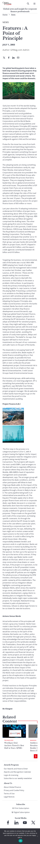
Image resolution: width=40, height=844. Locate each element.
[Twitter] (5, 58)
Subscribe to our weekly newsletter (18, 778)
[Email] (19, 58)
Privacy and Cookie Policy (14, 790)
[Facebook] (9, 58)
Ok (21, 841)
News (13, 14)
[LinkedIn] (14, 58)
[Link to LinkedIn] (16, 823)
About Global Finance (12, 787)
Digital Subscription (22, 812)
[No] (37, 836)
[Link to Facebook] (8, 823)
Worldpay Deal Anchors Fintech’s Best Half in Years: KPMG (14, 745)
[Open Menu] (34, 3)
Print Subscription (22, 808)
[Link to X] (33, 823)
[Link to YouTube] (25, 823)
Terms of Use (9, 793)
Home (5, 14)
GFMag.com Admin (19, 49)
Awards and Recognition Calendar (17, 772)
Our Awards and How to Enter (16, 769)
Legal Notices (9, 797)
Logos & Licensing (11, 775)
